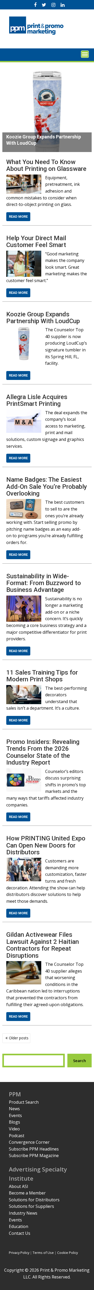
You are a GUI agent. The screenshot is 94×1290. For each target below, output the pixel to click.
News (14, 1109)
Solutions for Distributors (34, 1200)
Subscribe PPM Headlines (34, 1149)
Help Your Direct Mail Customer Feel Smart (36, 241)
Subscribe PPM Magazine (34, 1155)
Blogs (14, 1122)
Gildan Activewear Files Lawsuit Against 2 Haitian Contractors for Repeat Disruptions (42, 945)
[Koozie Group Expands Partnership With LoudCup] (23, 329)
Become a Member (27, 1193)
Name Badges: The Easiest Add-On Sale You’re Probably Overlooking (46, 486)
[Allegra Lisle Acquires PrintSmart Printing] (23, 412)
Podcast (16, 1135)
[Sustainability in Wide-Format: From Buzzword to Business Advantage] (23, 598)
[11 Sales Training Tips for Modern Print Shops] (23, 688)
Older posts (18, 1037)
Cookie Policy (67, 1252)
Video (14, 1129)
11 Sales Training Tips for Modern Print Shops (42, 676)
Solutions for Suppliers (31, 1206)
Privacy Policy (19, 1252)
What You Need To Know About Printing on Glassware (46, 165)
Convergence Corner (29, 1142)
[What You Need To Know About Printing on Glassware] (23, 177)
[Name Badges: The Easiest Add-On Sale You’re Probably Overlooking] (23, 502)
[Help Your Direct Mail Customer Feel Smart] (23, 253)
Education (18, 1226)
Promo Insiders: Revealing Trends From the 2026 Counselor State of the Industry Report (42, 752)
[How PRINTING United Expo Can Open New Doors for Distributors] (23, 860)
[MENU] (85, 54)
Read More (18, 216)
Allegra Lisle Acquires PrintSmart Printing (36, 400)
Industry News (23, 1213)
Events (15, 1115)
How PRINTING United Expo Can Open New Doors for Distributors (45, 845)
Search (79, 1060)
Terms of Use (43, 1252)
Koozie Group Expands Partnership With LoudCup (43, 318)
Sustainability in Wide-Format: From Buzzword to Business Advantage (43, 583)
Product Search (24, 1102)
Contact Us (19, 1233)
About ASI (18, 1186)
